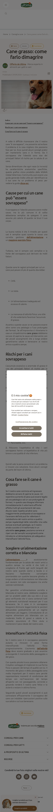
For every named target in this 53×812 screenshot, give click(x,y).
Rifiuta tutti (26, 434)
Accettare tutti (26, 428)
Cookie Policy (23, 415)
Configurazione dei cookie (26, 422)
